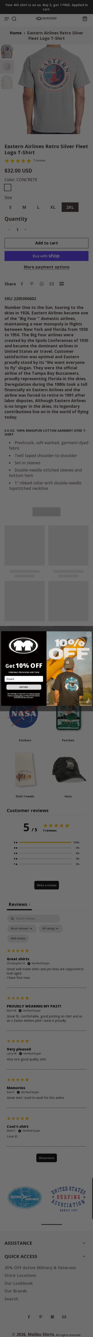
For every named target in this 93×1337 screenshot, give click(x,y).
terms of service (34, 694)
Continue (23, 687)
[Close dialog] (89, 634)
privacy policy (18, 696)
